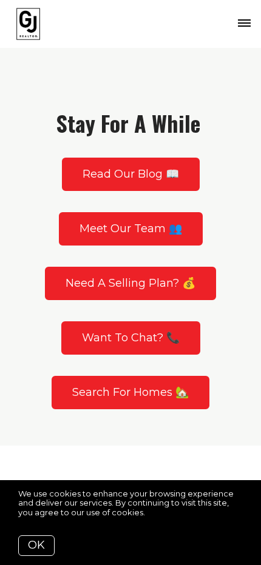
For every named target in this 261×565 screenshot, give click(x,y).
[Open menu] (244, 23)
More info (166, 512)
